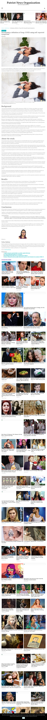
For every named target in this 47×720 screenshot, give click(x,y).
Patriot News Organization (23, 2)
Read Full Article (8, 249)
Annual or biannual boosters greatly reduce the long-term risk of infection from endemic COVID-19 (24, 256)
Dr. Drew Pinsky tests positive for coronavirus (13, 254)
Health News (4, 30)
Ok (23, 717)
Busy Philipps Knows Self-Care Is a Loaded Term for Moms (16, 255)
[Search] (44, 8)
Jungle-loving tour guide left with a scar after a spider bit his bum (17, 253)
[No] (45, 716)
